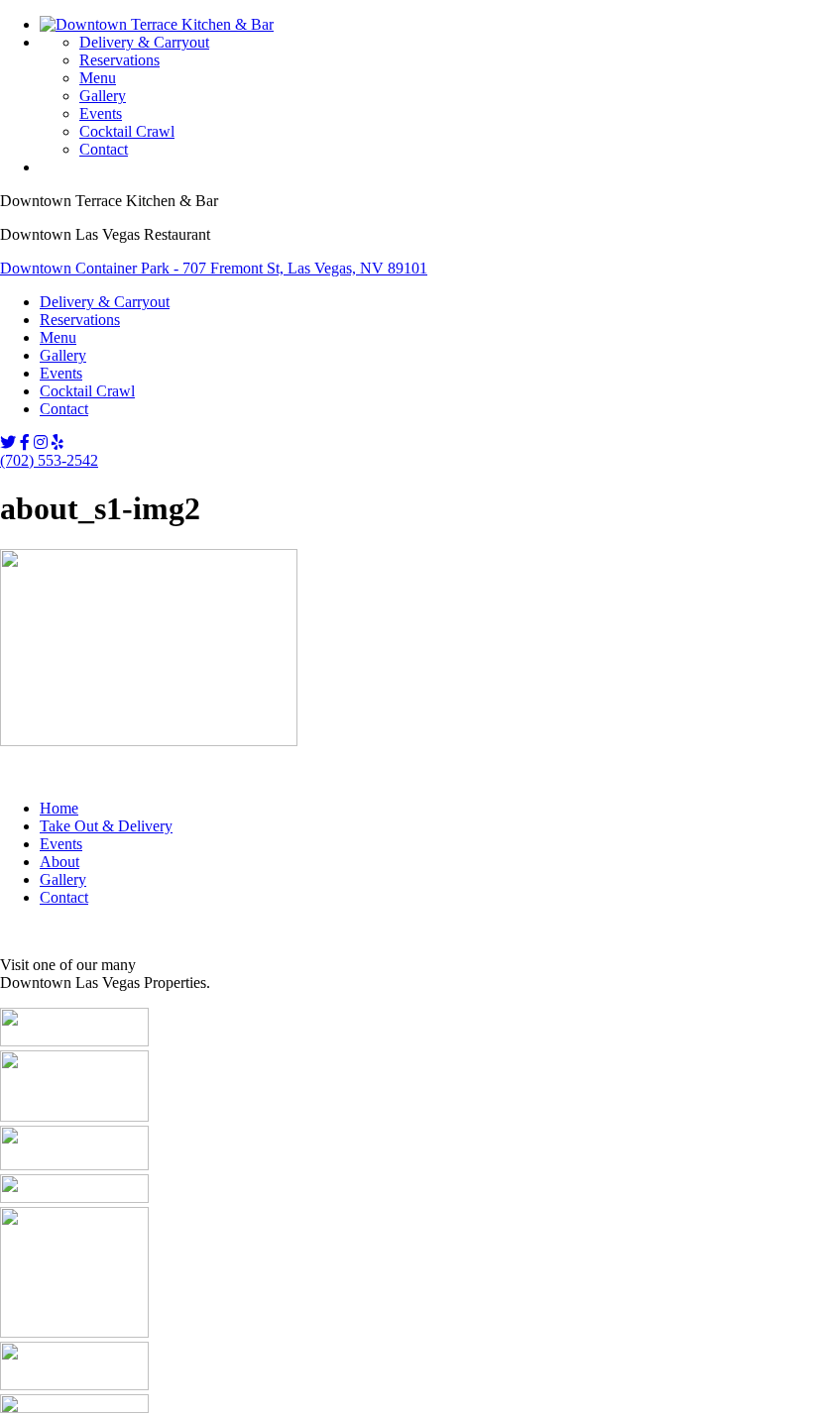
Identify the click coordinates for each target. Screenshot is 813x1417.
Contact (103, 149)
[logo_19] (74, 1332)
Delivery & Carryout (144, 42)
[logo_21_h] (74, 1407)
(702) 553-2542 (49, 460)
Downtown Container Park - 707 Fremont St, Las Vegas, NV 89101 (213, 268)
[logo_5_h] (74, 1116)
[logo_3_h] (74, 1041)
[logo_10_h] (74, 1164)
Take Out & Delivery (106, 826)
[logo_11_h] (74, 1197)
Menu (97, 77)
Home (59, 808)
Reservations (119, 60)
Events (100, 113)
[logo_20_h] (74, 1384)
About (59, 861)
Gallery (102, 95)
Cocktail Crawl (126, 131)
